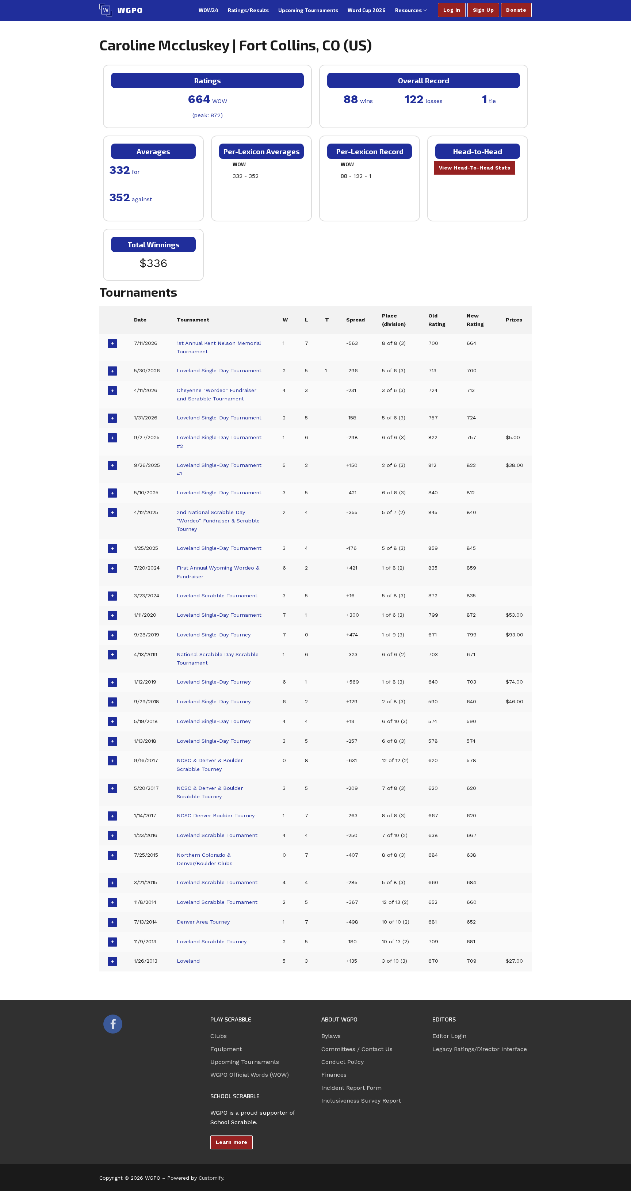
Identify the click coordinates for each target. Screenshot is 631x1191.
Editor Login (449, 1035)
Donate (516, 10)
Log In (451, 10)
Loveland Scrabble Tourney (211, 941)
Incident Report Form (351, 1087)
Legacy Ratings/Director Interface (479, 1049)
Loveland (188, 961)
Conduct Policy (342, 1061)
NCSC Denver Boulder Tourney (216, 815)
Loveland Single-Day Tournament (219, 370)
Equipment (226, 1049)
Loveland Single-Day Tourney (214, 635)
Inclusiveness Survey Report (361, 1100)
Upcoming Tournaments (244, 1061)
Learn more (232, 1142)
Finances (334, 1074)
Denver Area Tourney (203, 922)
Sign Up (483, 10)
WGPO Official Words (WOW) (249, 1074)
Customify (211, 1178)
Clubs (218, 1035)
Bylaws (331, 1035)
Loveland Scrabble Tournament (217, 595)
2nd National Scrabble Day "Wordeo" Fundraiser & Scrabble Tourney (218, 520)
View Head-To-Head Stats (474, 168)
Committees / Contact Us (357, 1049)
